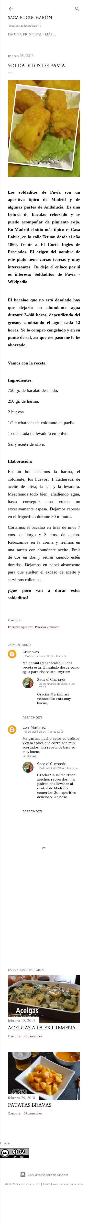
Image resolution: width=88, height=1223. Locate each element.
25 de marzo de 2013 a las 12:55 (45, 656)
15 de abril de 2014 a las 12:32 (58, 768)
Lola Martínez (34, 727)
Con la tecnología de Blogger (48, 1175)
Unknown (30, 652)
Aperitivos (27, 627)
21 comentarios (33, 1036)
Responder (32, 717)
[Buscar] (77, 8)
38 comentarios (33, 1113)
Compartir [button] (14, 620)
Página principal (25, 34)
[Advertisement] (44, 925)
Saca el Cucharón (30, 17)
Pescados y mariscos (47, 627)
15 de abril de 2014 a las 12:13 (43, 731)
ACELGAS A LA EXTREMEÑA (42, 1028)
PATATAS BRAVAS (29, 1105)
